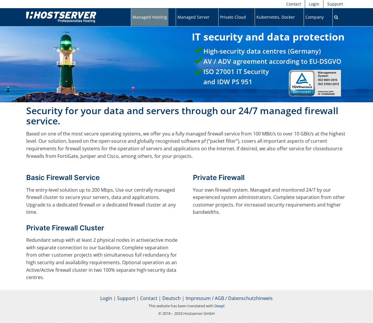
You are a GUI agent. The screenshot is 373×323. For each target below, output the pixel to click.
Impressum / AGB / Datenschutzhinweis (229, 298)
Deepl (219, 305)
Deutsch (171, 298)
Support (126, 298)
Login (106, 298)
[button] (336, 17)
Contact (148, 298)
